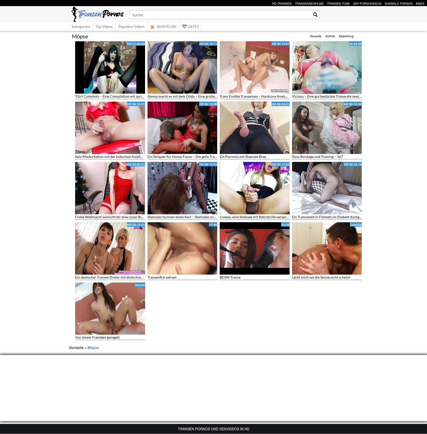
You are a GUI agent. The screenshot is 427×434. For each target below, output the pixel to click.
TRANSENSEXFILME (309, 3)
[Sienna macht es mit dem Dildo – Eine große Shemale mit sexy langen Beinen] (182, 67)
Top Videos (104, 26)
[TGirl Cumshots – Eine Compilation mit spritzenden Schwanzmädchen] (110, 67)
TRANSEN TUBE (338, 3)
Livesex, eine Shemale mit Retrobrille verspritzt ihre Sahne (264, 217)
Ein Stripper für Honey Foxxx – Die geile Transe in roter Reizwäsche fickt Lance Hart (212, 156)
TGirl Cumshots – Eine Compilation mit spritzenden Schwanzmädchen (128, 96)
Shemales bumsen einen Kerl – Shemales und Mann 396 (190, 217)
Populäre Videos (131, 26)
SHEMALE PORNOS (399, 3)
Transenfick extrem (162, 277)
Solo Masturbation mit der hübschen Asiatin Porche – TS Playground (127, 156)
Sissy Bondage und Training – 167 (317, 156)
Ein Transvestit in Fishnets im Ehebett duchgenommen (333, 217)
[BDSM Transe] (255, 248)
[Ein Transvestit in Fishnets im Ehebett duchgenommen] (327, 188)
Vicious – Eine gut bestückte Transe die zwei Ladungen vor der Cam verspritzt (351, 96)
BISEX (420, 3)
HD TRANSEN (282, 3)
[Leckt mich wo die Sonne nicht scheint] (327, 248)
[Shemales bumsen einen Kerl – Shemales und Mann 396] (182, 188)
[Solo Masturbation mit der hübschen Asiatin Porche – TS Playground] (110, 128)
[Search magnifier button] (315, 14)
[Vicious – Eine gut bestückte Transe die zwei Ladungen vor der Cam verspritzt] (327, 67)
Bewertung (346, 36)
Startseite (76, 347)
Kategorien (81, 26)
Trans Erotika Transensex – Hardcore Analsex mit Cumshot (265, 96)
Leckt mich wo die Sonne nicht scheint (321, 277)
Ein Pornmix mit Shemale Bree (243, 156)
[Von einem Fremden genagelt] (110, 308)
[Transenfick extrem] (182, 248)
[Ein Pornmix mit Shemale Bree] (255, 128)
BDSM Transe (230, 277)
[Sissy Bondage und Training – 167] (327, 128)
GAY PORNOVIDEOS (367, 3)
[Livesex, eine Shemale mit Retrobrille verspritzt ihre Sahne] (255, 188)
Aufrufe (330, 36)
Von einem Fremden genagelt (97, 337)
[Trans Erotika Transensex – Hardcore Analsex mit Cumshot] (255, 67)
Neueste (315, 36)
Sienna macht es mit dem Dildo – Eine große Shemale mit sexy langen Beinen (206, 96)
